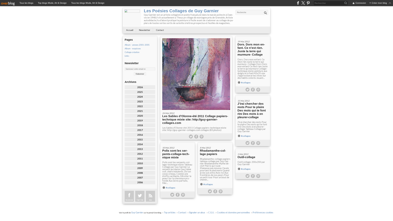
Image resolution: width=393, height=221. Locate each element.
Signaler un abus (197, 212)
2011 (140, 158)
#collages (246, 82)
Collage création (132, 52)
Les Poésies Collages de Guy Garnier (181, 11)
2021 (140, 111)
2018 (140, 125)
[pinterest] (308, 3)
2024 (140, 96)
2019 (140, 120)
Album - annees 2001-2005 (137, 45)
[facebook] (298, 3)
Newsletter (144, 30)
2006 (140, 182)
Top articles (169, 212)
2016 (140, 134)
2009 (140, 168)
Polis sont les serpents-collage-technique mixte (175, 154)
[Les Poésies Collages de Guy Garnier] (132, 17)
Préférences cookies (263, 212)
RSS (150, 200)
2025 (140, 92)
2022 (140, 106)
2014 (140, 144)
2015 (140, 139)
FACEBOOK (129, 200)
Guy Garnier (137, 212)
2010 (140, 163)
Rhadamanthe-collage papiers (213, 152)
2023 (140, 101)
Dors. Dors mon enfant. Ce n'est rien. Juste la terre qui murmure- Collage (251, 49)
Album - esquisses (133, 48)
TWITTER (139, 200)
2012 (140, 153)
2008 (140, 172)
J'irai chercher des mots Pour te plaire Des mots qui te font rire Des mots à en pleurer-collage (251, 110)
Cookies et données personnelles (233, 212)
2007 (140, 177)
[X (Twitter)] (303, 3)
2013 (140, 149)
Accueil (129, 30)
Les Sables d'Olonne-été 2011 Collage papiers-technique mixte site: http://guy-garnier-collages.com (195, 119)
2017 (140, 130)
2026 (140, 87)
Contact (160, 30)
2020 (140, 115)
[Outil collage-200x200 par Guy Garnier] (252, 150)
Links (127, 56)
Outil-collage (246, 157)
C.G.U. (211, 212)
